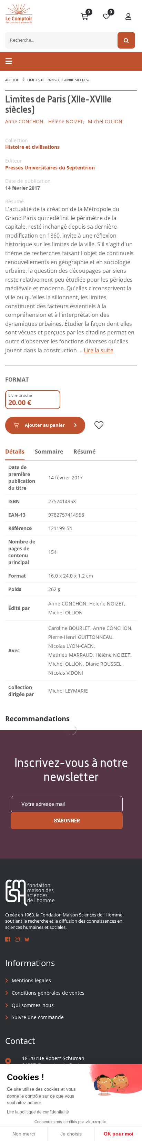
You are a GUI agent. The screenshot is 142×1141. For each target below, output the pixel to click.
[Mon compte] (128, 17)
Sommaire (49, 451)
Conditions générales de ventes (48, 992)
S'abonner (67, 820)
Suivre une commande (38, 1017)
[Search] (126, 40)
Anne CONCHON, (25, 121)
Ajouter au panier (45, 425)
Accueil (12, 79)
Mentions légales (31, 980)
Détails (14, 451)
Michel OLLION (105, 121)
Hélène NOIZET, (66, 121)
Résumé (84, 451)
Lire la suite (98, 350)
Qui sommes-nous (33, 1005)
